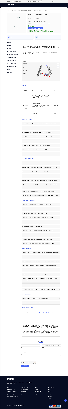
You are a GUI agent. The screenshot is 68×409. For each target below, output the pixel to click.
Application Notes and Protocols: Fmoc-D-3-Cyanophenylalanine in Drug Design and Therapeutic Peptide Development (39, 185)
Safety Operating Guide (11, 63)
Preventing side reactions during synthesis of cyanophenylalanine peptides (34, 213)
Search (39, 1)
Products (12, 10)
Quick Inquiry (40, 28)
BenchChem (11, 5)
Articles (49, 391)
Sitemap (49, 398)
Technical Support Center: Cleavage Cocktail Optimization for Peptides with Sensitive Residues (37, 230)
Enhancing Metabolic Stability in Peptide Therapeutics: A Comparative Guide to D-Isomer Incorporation (39, 265)
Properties (9, 48)
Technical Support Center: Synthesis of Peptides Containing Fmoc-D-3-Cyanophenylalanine (37, 239)
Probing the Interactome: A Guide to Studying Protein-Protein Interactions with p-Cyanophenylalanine (39, 191)
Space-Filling (25, 70)
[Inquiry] (65, 400)
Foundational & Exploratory (12, 51)
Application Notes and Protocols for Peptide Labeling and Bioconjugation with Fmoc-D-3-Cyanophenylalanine (40, 180)
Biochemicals (17, 10)
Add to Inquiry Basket (32, 28)
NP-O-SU (36, 315)
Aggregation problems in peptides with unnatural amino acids (32, 226)
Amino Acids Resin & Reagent (36, 10)
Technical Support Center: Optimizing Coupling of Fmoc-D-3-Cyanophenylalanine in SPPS (37, 208)
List (58, 1)
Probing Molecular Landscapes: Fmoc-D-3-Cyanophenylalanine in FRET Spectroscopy (36, 171)
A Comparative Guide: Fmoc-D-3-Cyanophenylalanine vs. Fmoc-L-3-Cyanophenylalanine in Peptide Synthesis (40, 252)
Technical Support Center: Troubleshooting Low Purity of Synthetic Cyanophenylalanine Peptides (38, 243)
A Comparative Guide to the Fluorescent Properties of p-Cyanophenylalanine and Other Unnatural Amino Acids (40, 261)
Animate (24, 73)
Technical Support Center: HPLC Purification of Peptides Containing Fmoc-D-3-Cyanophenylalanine (38, 217)
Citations (49, 389)
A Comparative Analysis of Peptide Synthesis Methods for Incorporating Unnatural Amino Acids (37, 274)
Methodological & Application (12, 54)
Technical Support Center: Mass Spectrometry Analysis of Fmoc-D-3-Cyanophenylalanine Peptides (38, 221)
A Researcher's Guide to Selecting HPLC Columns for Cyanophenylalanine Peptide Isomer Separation (38, 285)
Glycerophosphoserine (42, 315)
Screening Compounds (24, 389)
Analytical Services (38, 391)
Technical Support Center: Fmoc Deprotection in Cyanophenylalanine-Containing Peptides (37, 204)
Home (8, 10)
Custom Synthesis (37, 389)
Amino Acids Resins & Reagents (26, 10)
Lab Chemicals (23, 391)
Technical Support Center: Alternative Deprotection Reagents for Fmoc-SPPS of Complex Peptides (38, 234)
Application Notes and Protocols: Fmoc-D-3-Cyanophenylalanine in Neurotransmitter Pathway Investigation (40, 195)
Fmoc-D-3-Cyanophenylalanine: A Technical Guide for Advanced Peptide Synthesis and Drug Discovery (39, 136)
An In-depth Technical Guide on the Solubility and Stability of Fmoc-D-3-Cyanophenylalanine (37, 132)
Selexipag (51, 315)
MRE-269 (47, 315)
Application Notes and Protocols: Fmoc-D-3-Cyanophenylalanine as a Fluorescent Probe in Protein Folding (39, 167)
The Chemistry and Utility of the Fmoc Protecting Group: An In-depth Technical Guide (36, 145)
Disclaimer (9, 69)
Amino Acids (45, 10)
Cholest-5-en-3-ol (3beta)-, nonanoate (46, 312)
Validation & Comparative (11, 60)
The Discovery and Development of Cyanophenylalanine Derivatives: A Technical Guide (36, 149)
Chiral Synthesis (37, 394)
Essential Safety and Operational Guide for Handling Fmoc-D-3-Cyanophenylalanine (36, 302)
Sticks (24, 67)
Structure (9, 45)
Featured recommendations (12, 66)
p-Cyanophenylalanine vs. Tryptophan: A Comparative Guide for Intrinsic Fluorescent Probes (37, 256)
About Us (49, 394)
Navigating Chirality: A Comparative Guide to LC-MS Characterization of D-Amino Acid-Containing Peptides (40, 269)
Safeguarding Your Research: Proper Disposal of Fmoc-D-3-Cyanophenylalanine (35, 298)
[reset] (58, 63)
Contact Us (50, 396)
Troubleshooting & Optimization (13, 57)
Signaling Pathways (24, 394)
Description (9, 42)
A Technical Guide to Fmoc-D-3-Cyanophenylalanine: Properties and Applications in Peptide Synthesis (39, 123)
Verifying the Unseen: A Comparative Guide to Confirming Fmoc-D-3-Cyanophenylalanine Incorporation (39, 289)
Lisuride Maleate (37, 312)
